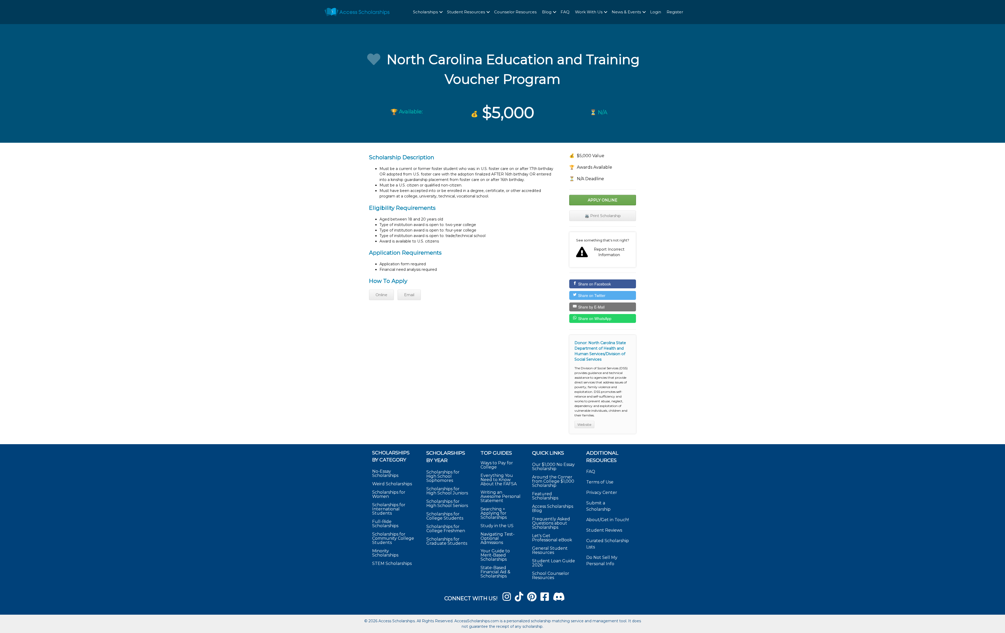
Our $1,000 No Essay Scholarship (553, 466)
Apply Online (602, 200)
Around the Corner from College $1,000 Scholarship (553, 481)
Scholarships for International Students (388, 509)
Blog (546, 11)
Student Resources (466, 11)
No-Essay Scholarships (385, 473)
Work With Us (588, 11)
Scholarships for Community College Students (393, 538)
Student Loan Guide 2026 (553, 563)
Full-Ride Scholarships (385, 523)
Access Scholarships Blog (552, 508)
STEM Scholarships (392, 563)
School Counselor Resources (550, 575)
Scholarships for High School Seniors (447, 503)
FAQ (565, 11)
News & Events (626, 11)
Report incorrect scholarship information (602, 250)
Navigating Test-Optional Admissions (498, 538)
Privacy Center (601, 492)
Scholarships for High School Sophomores (443, 476)
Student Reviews (604, 530)
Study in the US (497, 525)
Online (381, 295)
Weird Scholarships (392, 483)
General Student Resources (550, 550)
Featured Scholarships (545, 495)
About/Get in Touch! (607, 519)
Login (655, 11)
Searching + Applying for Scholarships (494, 513)
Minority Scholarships (385, 553)
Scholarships (425, 11)
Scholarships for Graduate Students (446, 541)
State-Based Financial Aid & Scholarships (495, 572)
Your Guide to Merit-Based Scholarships (495, 555)
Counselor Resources (515, 11)
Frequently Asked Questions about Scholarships (551, 523)
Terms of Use (599, 482)
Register (675, 11)
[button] (441, 12)
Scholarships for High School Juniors (447, 491)
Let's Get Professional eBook (552, 537)
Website (584, 424)
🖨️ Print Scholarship (603, 215)
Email (409, 295)
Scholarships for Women (388, 494)
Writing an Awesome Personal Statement (501, 496)
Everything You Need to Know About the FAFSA (499, 479)
